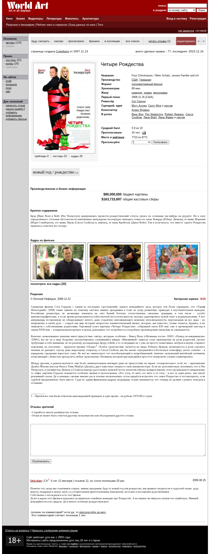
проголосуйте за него (92, 512)
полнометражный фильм (147, 84)
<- (199, 41)
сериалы (73, 546)
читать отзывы (157, 41)
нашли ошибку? (15, 108)
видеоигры (85, 546)
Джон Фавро (165, 117)
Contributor (62, 51)
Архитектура (90, 18)
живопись (127, 546)
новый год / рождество (53, 172)
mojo (8, 88)
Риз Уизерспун (154, 114)
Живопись (72, 18)
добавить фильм (16, 119)
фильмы (63, 546)
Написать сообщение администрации (55, 530)
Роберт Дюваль (174, 114)
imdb (8, 81)
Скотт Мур (154, 105)
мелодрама (160, 92)
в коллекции (112, 41)
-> (203, 41)
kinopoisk (11, 84)
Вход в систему (177, 18)
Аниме (20, 18)
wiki (8, 91)
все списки (132, 41)
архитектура (140, 546)
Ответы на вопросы (17, 530)
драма (148, 92)
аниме (95, 546)
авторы (10, 42)
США (135, 79)
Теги (100, 24)
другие (168, 105)
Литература (54, 18)
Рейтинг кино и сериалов (51, 24)
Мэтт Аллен (139, 105)
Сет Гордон (139, 101)
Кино (9, 18)
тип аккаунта (186, 30)
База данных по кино (82, 24)
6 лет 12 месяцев (61, 480)
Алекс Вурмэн (141, 109)
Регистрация (198, 18)
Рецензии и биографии (20, 24)
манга (104, 546)
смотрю (58, 41)
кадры (9, 63)
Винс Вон (137, 114)
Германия (145, 79)
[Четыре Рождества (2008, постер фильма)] (64, 152)
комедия (137, 92)
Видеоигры (35, 18)
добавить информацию (14, 114)
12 (87, 480)
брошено (94, 41)
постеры (11, 60)
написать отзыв (15, 105)
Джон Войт (150, 117)
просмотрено (76, 41)
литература (115, 546)
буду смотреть (40, 41)
